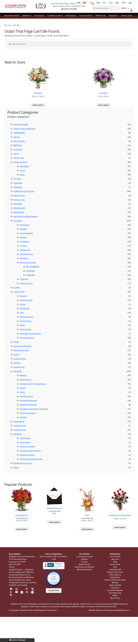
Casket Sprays (25, 379)
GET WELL (18, 179)
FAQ (115, 567)
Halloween (18, 183)
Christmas (18, 149)
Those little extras (27, 338)
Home (9, 25)
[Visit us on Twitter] (32, 589)
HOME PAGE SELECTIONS (24, 191)
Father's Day (19, 158)
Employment (115, 577)
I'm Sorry (23, 246)
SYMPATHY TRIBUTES (28, 405)
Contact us (115, 587)
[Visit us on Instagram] (27, 592)
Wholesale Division (84, 569)
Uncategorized (20, 425)
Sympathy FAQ (115, 569)
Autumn (17, 137)
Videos (115, 595)
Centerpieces (25, 442)
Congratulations (26, 233)
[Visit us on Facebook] (11, 589)
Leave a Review (115, 585)
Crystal (22, 304)
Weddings (113, 16)
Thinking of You (26, 283)
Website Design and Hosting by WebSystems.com (109, 610)
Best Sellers (24, 166)
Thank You (24, 279)
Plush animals (25, 329)
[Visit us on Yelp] (11, 592)
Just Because (25, 250)
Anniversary (25, 225)
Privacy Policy (51, 610)
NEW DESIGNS (71, 16)
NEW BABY (18, 204)
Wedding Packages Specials (31, 459)
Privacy (84, 562)
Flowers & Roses (54, 16)
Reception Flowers (27, 455)
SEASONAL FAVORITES (22, 346)
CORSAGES (30, 271)
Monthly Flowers (26, 317)
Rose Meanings (115, 593)
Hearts (22, 388)
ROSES (16, 342)
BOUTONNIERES (32, 266)
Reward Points (84, 564)
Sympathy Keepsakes (28, 400)
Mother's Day (19, 200)
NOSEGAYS (30, 275)
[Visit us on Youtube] (16, 592)
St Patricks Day (20, 359)
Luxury (22, 170)
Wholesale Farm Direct (23, 463)
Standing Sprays (26, 396)
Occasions (38, 16)
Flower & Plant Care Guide (115, 580)
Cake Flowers (25, 438)
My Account (115, 598)
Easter (16, 154)
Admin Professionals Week (24, 128)
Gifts (22, 312)
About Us (115, 559)
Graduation (24, 241)
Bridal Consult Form (115, 572)
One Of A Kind (25, 321)
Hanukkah (18, 187)
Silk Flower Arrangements (30, 333)
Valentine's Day (20, 430)
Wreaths (23, 417)
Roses (22, 174)
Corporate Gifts (26, 300)
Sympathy (26, 16)
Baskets (23, 375)
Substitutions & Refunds (84, 567)
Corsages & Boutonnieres (30, 450)
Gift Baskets (25, 308)
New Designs (19, 212)
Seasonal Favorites (21, 350)
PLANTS (17, 287)
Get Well (23, 237)
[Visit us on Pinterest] (27, 589)
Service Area (115, 564)
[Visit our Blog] (11, 595)
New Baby (24, 258)
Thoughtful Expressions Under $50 (34, 409)
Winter (16, 467)
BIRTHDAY (18, 145)
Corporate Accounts (84, 556)
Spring (16, 354)
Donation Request (115, 590)
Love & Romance (26, 254)
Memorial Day (19, 195)
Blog (115, 562)
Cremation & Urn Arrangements (33, 384)
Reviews (115, 582)
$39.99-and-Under (11, 16)
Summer (17, 363)
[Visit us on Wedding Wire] (32, 592)
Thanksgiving (19, 421)
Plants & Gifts (85, 16)
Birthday (23, 229)
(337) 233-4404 (70, 9)
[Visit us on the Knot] (21, 592)
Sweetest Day (19, 367)
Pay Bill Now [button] (53, 590)
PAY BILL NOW (126, 16)
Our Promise (115, 556)
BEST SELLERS (19, 141)
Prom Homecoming (28, 262)
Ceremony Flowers (27, 446)
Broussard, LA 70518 (17, 562)
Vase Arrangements (28, 413)
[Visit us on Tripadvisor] (21, 589)
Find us (12, 567)
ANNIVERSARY (19, 133)
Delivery (84, 559)
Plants (22, 325)
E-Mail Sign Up (115, 575)
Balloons (23, 296)
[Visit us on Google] (16, 589)
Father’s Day (101, 16)
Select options (38, 105)
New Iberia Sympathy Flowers (26, 216)
